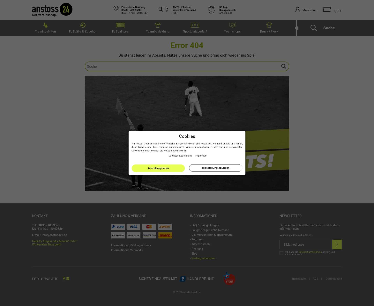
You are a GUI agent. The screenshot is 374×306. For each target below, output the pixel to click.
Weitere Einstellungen (215, 167)
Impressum (201, 155)
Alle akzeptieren (158, 168)
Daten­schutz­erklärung (180, 155)
